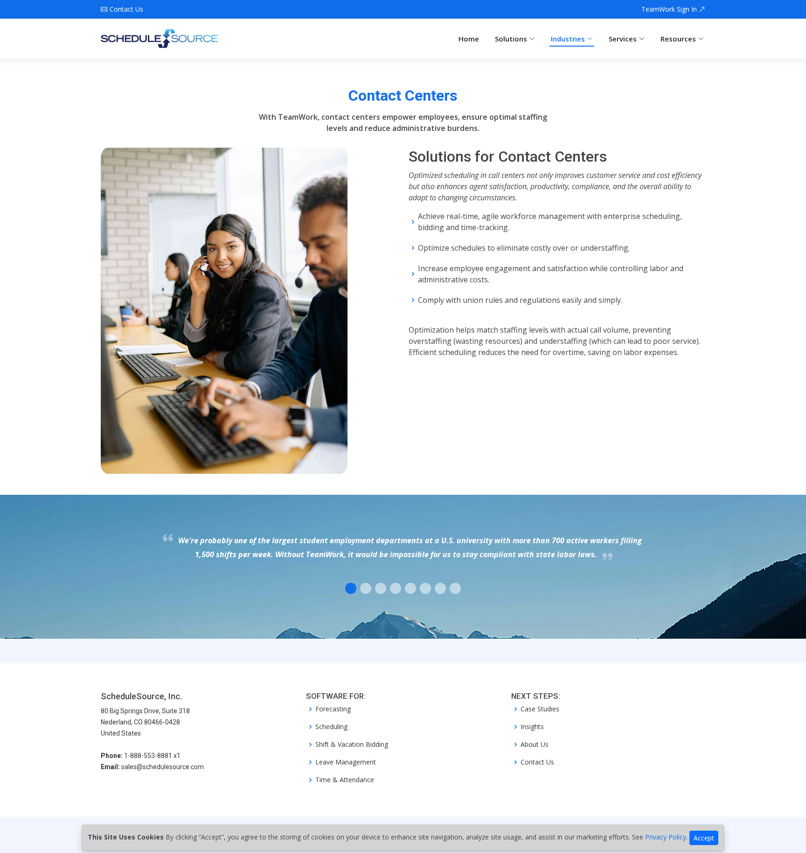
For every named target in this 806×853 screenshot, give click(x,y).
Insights (532, 726)
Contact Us (537, 762)
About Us (535, 744)
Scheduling (331, 726)
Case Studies (540, 709)
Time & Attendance (344, 780)
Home (469, 38)
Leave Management (345, 762)
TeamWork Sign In (670, 9)
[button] (350, 588)
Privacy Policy (665, 837)
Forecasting (333, 709)
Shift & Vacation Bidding (351, 744)
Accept (704, 837)
